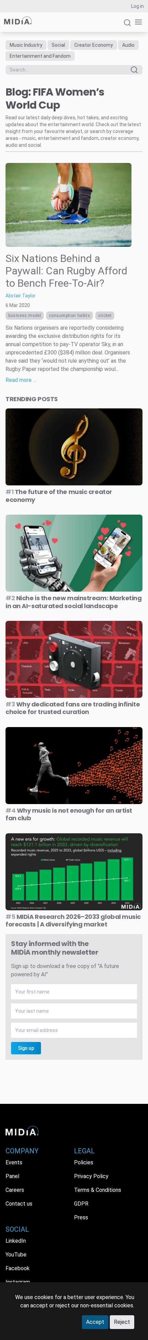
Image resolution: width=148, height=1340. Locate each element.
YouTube (16, 1254)
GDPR (81, 1203)
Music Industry (26, 45)
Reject (122, 1322)
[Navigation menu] (136, 22)
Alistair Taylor (21, 295)
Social (58, 45)
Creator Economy (93, 45)
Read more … (21, 380)
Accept (95, 1322)
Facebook (18, 1268)
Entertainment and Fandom (40, 56)
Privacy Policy (91, 1176)
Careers (15, 1190)
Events (14, 1162)
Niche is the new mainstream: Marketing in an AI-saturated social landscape (74, 602)
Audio (128, 45)
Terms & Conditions (97, 1190)
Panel (12, 1176)
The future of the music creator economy (59, 495)
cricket (105, 315)
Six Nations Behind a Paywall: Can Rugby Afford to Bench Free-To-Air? (66, 270)
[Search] (127, 26)
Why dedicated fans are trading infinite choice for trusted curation (73, 708)
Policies (83, 1162)
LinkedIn (16, 1241)
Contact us (19, 1203)
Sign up (26, 1048)
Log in (137, 6)
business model (24, 315)
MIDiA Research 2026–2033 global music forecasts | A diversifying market (73, 920)
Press (81, 1217)
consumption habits (69, 315)
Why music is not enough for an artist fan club (69, 814)
